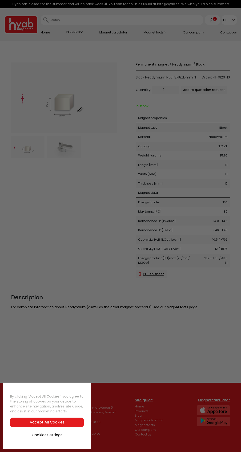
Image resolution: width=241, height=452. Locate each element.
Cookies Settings (47, 435)
